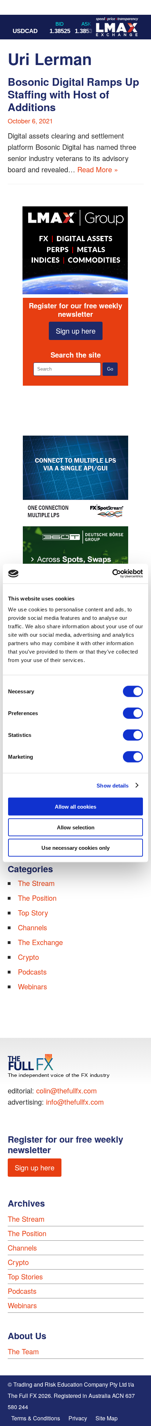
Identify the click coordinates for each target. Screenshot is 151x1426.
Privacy (77, 1418)
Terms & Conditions (35, 1418)
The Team (23, 1351)
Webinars (32, 986)
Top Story (33, 912)
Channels (32, 927)
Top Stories (25, 1276)
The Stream (36, 883)
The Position (37, 898)
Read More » (97, 169)
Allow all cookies (75, 807)
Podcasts (32, 971)
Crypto (28, 957)
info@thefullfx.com (75, 1102)
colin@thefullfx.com (66, 1090)
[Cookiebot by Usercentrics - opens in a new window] (112, 573)
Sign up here (76, 331)
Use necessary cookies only (75, 848)
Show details (113, 785)
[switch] (133, 713)
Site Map (107, 1418)
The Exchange (40, 942)
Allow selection (75, 827)
